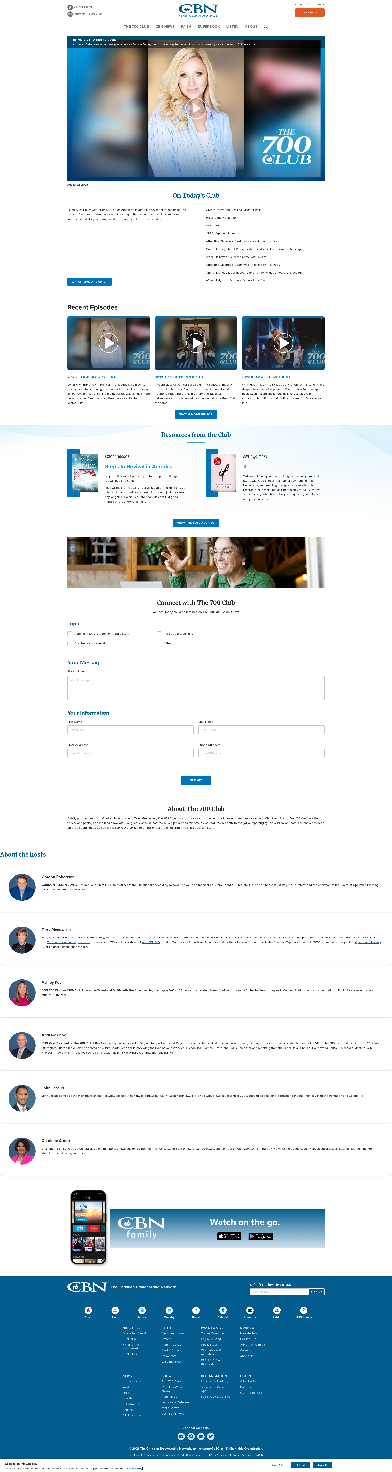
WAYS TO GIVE (212, 1328)
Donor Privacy (169, 1455)
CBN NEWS (165, 26)
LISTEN (232, 26)
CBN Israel (130, 1339)
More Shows (170, 1408)
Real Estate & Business (210, 1362)
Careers (245, 1350)
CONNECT (248, 1328)
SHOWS (167, 1376)
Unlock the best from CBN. (271, 1285)
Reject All (301, 1465)
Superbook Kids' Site (215, 1397)
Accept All (322, 1465)
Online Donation (212, 1333)
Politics (128, 1410)
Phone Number (208, 745)
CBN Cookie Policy (190, 1455)
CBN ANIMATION (214, 1376)
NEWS (127, 1376)
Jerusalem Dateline (175, 1402)
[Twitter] (210, 1436)
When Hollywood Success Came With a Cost (236, 257)
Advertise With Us (253, 1345)
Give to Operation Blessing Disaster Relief (234, 210)
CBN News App (133, 1415)
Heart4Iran (213, 225)
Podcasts (247, 1387)
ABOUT (251, 26)
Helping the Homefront (131, 1346)
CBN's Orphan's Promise (222, 233)
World (127, 1387)
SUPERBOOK (209, 26)
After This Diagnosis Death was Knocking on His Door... (243, 241)
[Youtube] (181, 1436)
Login (321, 4)
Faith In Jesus (171, 1345)
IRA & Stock (209, 1345)
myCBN (259, 1455)
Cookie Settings (279, 1465)
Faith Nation (170, 1397)
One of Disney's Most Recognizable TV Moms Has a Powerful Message (254, 249)
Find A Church (172, 1350)
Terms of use (132, 1455)
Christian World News (172, 1389)
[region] (196, 1465)
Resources (169, 1356)
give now (310, 12)
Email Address (77, 745)
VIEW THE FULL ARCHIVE (196, 523)
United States (132, 1381)
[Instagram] (201, 1436)
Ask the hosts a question (91, 643)
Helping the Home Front (222, 218)
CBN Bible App (172, 1362)
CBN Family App (173, 1414)
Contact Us (302, 4)
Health (127, 1398)
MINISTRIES (132, 1328)
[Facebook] (191, 1436)
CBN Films (130, 1354)
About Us (247, 1356)
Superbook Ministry (214, 1381)
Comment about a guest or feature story (101, 634)
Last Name (205, 722)
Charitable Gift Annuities (211, 1352)
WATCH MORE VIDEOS (196, 414)
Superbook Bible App (212, 1389)
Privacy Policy (151, 1455)
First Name (74, 722)
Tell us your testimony (178, 634)
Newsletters (248, 1333)
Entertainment (133, 1404)
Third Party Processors (216, 1455)
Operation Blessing (368, 942)
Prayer (166, 1339)
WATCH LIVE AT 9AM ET (89, 282)
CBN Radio (248, 1381)
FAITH (186, 26)
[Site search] (266, 28)
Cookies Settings (242, 1455)
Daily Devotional (173, 1333)
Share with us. (76, 671)
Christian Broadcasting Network (68, 942)
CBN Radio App (251, 1393)
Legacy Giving (211, 1339)
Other (168, 643)
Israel (126, 1393)
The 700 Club (136, 26)
